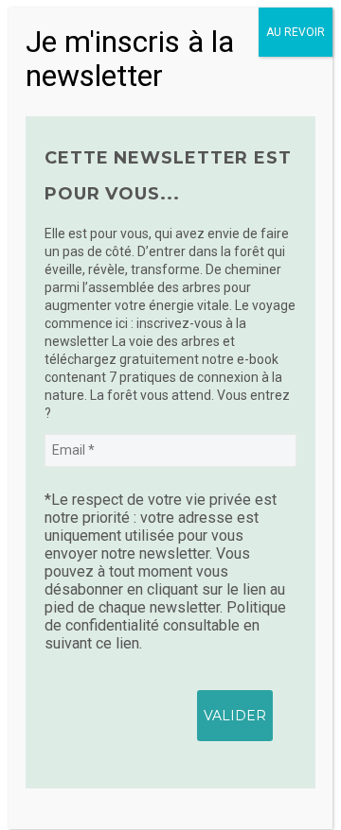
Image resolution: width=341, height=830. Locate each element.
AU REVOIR (295, 32)
